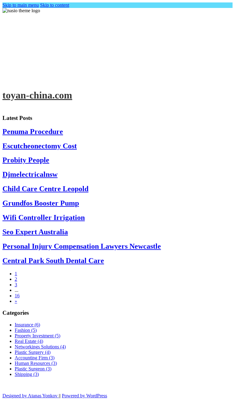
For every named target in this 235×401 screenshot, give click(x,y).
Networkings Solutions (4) (40, 346)
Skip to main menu (20, 5)
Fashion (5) (26, 330)
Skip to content (54, 5)
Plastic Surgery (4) (32, 352)
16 (17, 295)
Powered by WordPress (84, 395)
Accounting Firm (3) (34, 357)
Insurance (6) (27, 324)
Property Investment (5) (37, 335)
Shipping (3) (27, 374)
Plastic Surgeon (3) (33, 368)
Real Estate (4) (29, 341)
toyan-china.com (37, 95)
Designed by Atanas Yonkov (30, 395)
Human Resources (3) (36, 363)
